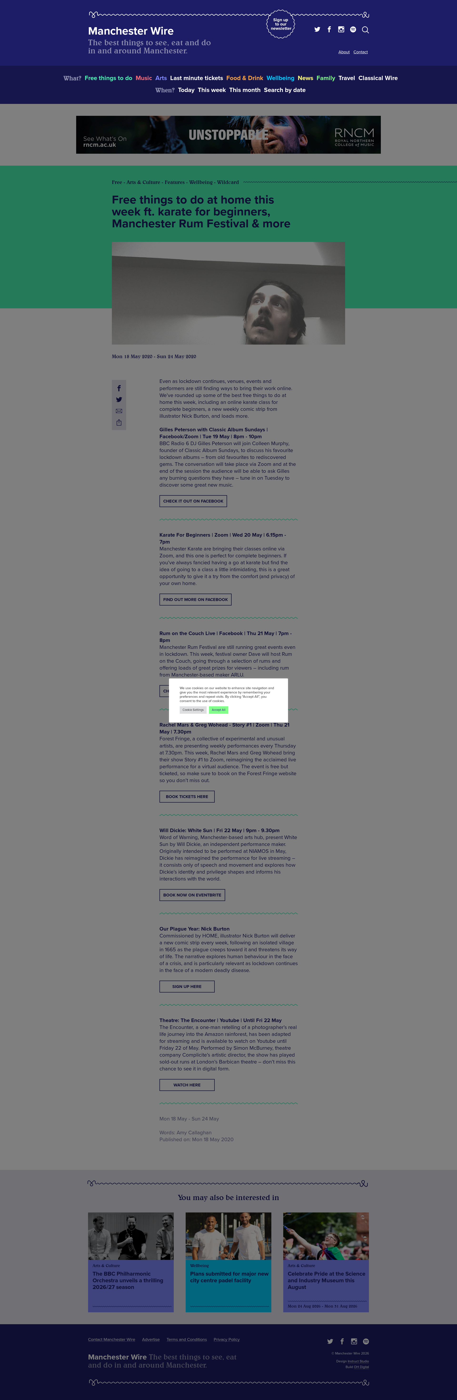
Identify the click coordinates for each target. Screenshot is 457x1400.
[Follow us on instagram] (341, 30)
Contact (360, 52)
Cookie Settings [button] (193, 710)
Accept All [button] (218, 710)
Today (186, 90)
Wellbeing (280, 78)
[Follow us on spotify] (353, 30)
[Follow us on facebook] (329, 30)
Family (326, 78)
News (305, 78)
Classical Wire (378, 78)
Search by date (285, 90)
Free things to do (108, 78)
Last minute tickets (196, 78)
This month (245, 90)
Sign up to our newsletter (281, 24)
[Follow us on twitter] (317, 30)
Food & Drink (244, 78)
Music (144, 78)
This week (212, 90)
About (344, 52)
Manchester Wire (131, 31)
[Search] (365, 30)
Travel (346, 78)
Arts (161, 78)
